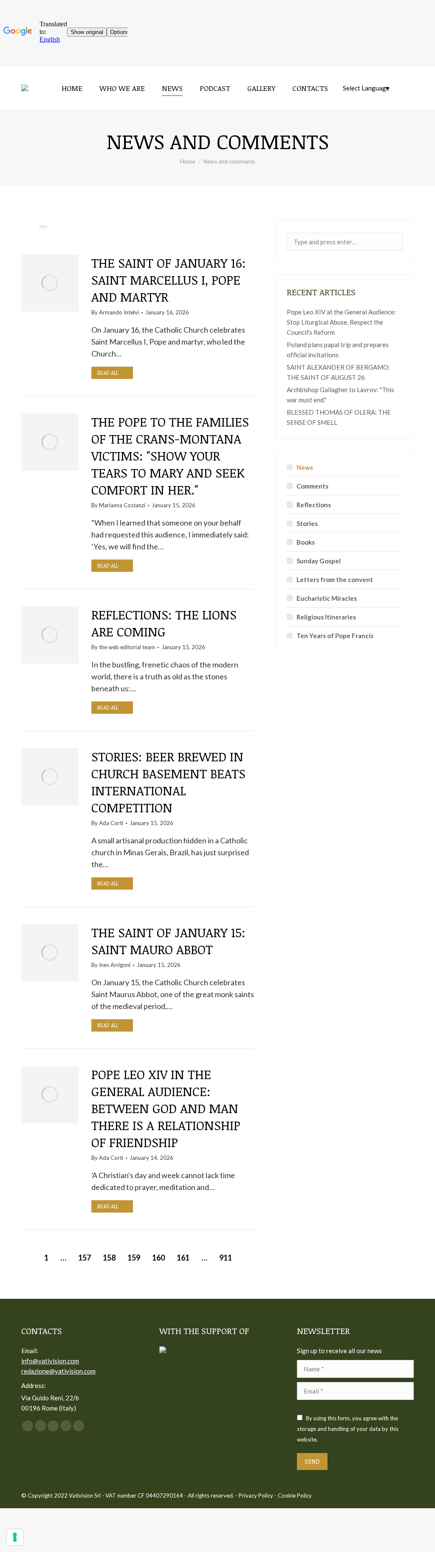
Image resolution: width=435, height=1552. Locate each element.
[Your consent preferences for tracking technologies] (15, 1537)
